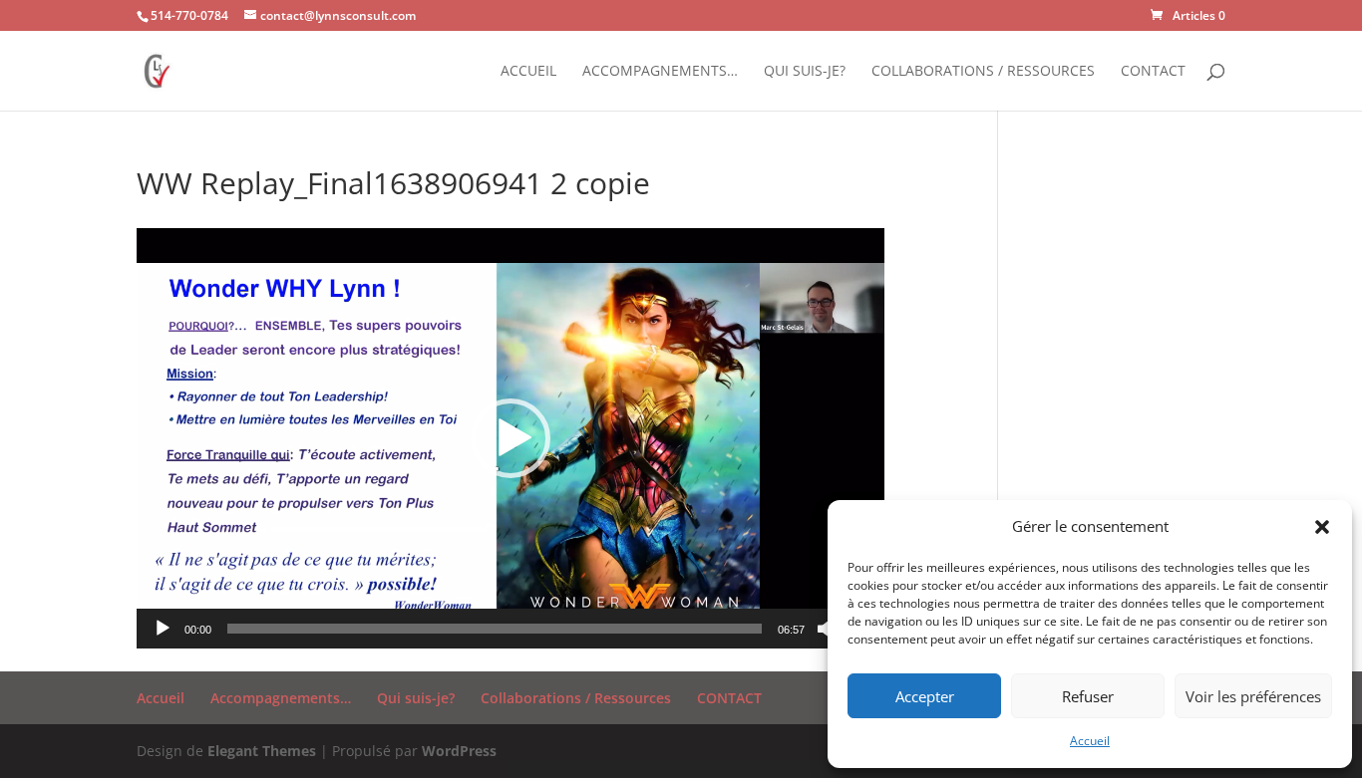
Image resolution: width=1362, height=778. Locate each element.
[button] (1322, 527)
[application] (510, 438)
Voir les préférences (1253, 696)
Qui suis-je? (805, 72)
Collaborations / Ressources (983, 72)
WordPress (459, 750)
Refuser (1088, 696)
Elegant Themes (261, 750)
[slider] (494, 629)
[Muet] (827, 629)
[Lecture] (162, 629)
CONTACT (1153, 72)
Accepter (924, 696)
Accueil (1090, 740)
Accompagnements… (660, 72)
